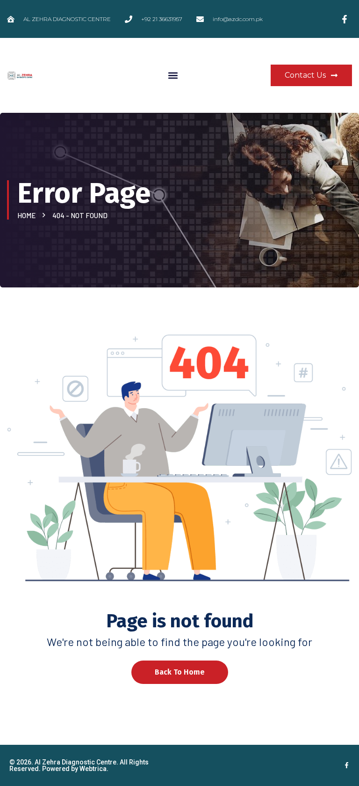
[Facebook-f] (347, 765)
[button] (172, 75)
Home (27, 215)
